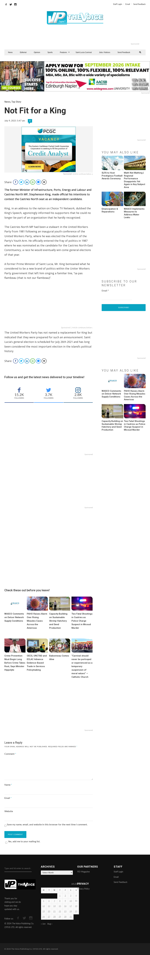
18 (76, 906)
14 (54, 906)
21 (54, 911)
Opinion (37, 52)
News (10, 52)
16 (65, 906)
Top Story (16, 101)
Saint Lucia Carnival (84, 52)
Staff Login (117, 4)
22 (60, 911)
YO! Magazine (83, 872)
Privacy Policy (83, 889)
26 (43, 917)
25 (76, 911)
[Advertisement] (87, 35)
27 (49, 917)
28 (54, 917)
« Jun (43, 924)
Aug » (49, 924)
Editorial (23, 52)
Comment (10, 754)
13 (49, 906)
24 (71, 911)
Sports (50, 52)
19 (43, 911)
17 (71, 906)
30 (65, 917)
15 (60, 906)
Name (8, 785)
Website (8, 811)
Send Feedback (139, 4)
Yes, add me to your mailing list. (24, 841)
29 (60, 917)
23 (65, 911)
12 (43, 906)
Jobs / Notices (104, 52)
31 (71, 917)
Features (63, 52)
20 (49, 911)
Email (127, 4)
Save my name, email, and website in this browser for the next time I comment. (47, 824)
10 (71, 901)
